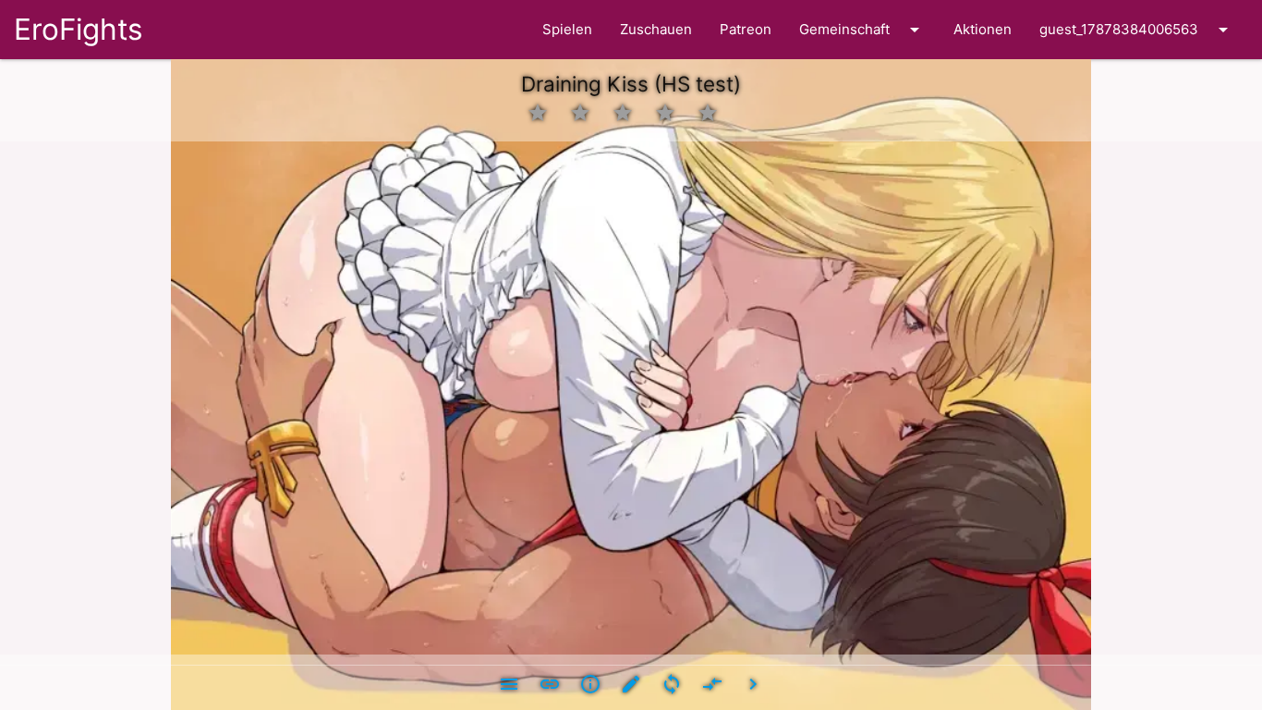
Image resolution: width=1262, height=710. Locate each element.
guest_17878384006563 (1136, 29)
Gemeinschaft (862, 29)
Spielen (567, 29)
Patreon (745, 29)
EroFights (78, 29)
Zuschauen (656, 29)
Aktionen (982, 29)
